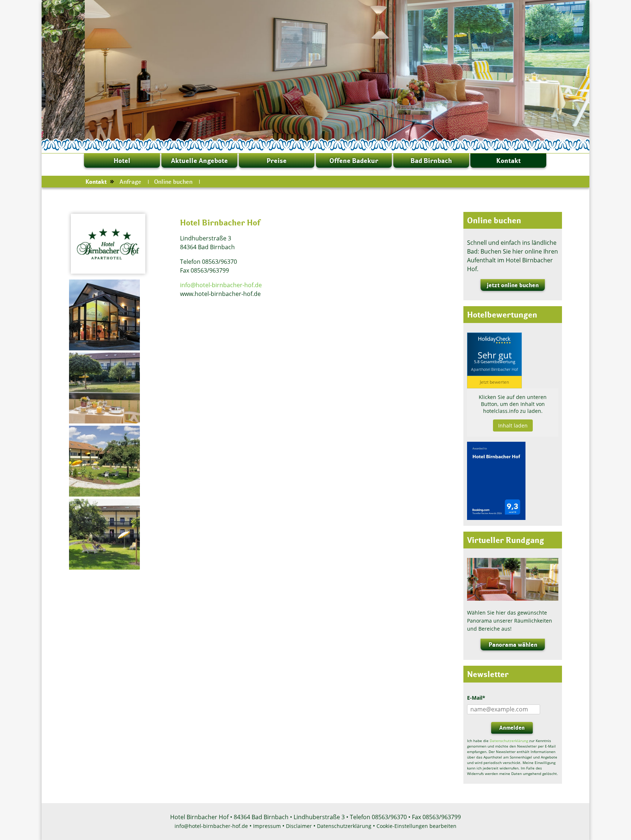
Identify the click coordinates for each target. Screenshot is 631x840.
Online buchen (173, 181)
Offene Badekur (353, 160)
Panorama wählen (513, 644)
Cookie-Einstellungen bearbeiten (416, 825)
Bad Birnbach (431, 160)
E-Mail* (476, 697)
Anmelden (512, 727)
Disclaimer (299, 825)
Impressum (267, 825)
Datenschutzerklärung (509, 740)
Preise (277, 160)
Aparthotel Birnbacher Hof (494, 369)
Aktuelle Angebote (199, 160)
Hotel (122, 160)
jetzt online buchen (513, 285)
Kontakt (508, 160)
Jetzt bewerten (494, 382)
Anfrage (130, 181)
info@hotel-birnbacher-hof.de (221, 285)
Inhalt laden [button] (513, 425)
